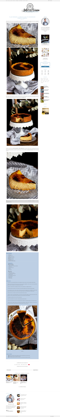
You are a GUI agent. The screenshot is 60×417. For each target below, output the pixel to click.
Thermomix (17, 0)
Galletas (42, 80)
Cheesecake (42, 79)
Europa (20, 366)
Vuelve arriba (52, 416)
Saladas (11, 0)
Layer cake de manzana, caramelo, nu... (23, 383)
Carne (47, 78)
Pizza (41, 81)
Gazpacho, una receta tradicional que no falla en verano (46, 87)
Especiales (14, 0)
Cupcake (44, 79)
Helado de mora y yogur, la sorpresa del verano (23, 399)
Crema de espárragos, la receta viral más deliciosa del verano (23, 395)
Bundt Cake (45, 78)
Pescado (48, 80)
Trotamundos (21, 0)
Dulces (9, 0)
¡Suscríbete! (45, 66)
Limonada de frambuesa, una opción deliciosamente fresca (46, 93)
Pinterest (42, 74)
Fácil (21, 366)
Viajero (24, 0)
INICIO (7, 0)
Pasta (46, 80)
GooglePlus (45, 74)
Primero (45, 81)
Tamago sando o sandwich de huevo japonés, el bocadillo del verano (23, 403)
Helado (44, 80)
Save (29, 364)
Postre (23, 366)
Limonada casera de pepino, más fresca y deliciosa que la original (46, 100)
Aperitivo (42, 78)
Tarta (24, 366)
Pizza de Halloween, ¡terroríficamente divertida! (46, 96)
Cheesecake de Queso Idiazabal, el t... (9, 382)
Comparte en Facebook (17, 364)
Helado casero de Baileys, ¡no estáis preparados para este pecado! (23, 411)
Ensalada (47, 79)
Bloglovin (48, 74)
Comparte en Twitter (24, 364)
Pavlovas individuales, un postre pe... (15, 383)
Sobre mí (26, 0)
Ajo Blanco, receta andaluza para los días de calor (46, 90)
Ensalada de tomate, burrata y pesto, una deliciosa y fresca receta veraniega (23, 407)
